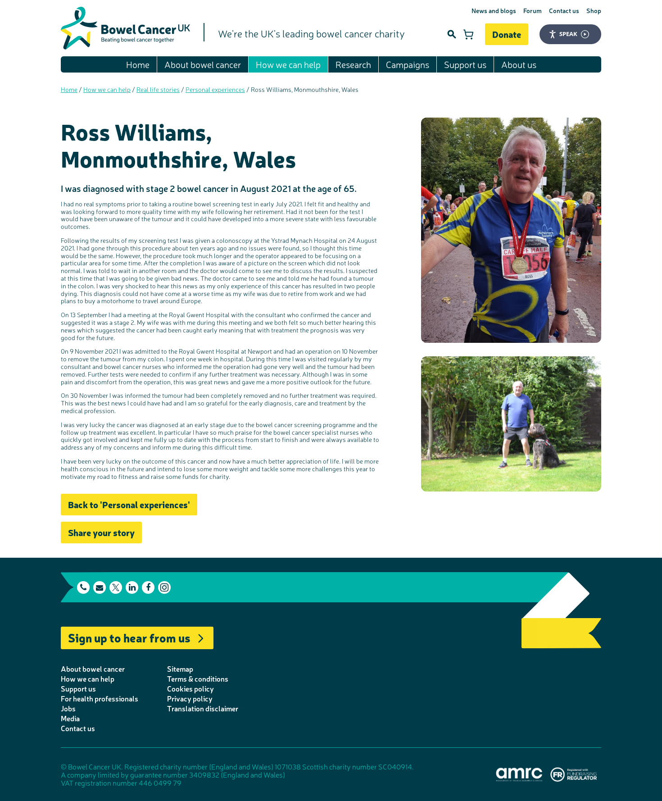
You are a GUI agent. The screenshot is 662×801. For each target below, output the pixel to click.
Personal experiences (215, 89)
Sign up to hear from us (129, 637)
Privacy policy (190, 698)
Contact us (564, 10)
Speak (568, 34)
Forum (532, 10)
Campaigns (407, 64)
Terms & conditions (197, 678)
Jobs (68, 708)
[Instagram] (164, 587)
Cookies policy (190, 688)
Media (70, 718)
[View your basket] (468, 34)
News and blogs (494, 10)
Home (138, 64)
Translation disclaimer (202, 708)
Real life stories (158, 89)
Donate (506, 34)
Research (353, 64)
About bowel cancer (202, 64)
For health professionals (99, 698)
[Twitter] (115, 587)
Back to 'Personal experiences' (129, 504)
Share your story (101, 532)
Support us (465, 64)
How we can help (288, 64)
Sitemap (180, 669)
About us (518, 64)
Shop (593, 10)
